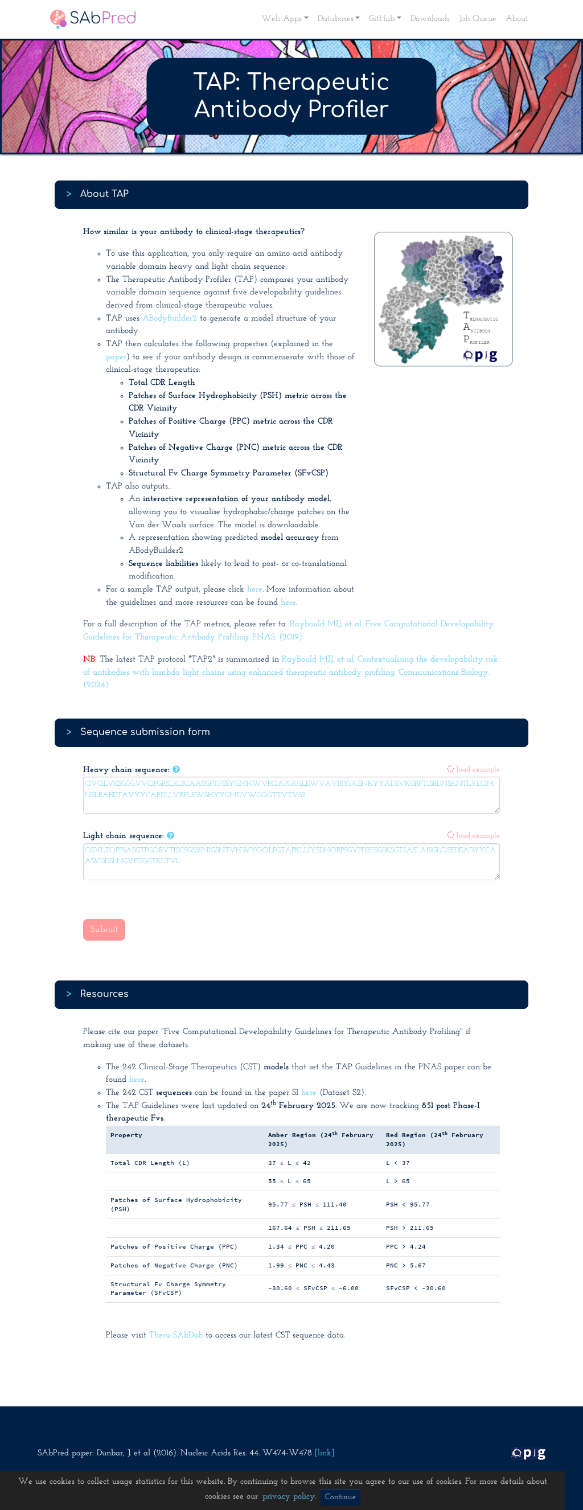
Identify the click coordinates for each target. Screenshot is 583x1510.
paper (116, 357)
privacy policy (288, 1496)
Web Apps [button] (281, 19)
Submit (104, 929)
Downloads (430, 19)
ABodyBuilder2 (169, 318)
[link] (324, 1453)
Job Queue (477, 19)
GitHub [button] (382, 19)
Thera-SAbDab (176, 1335)
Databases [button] (336, 19)
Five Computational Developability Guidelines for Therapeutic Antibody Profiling (312, 1032)
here (254, 589)
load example (477, 769)
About (517, 19)
